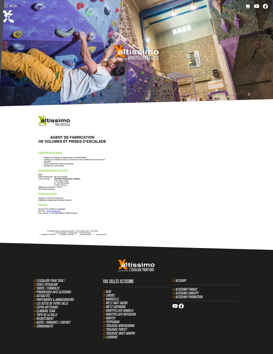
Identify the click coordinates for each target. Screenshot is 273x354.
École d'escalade (47, 284)
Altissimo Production (189, 296)
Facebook (265, 7)
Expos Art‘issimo (47, 307)
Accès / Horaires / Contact (53, 322)
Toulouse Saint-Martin (120, 333)
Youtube (256, 7)
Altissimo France (186, 289)
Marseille (112, 299)
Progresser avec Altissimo (53, 291)
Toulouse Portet (116, 329)
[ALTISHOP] (248, 7)
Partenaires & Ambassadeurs (55, 299)
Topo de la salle (46, 314)
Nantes (110, 318)
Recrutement (45, 318)
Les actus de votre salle (52, 303)
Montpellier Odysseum (121, 314)
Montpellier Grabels (119, 310)
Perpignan (112, 321)
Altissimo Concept (187, 293)
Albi (108, 291)
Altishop (181, 280)
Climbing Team (45, 310)
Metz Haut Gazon (116, 302)
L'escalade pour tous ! (50, 280)
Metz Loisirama (115, 306)
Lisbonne (112, 337)
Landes (110, 295)
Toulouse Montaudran (120, 325)
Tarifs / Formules (47, 288)
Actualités (43, 295)
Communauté (44, 326)
